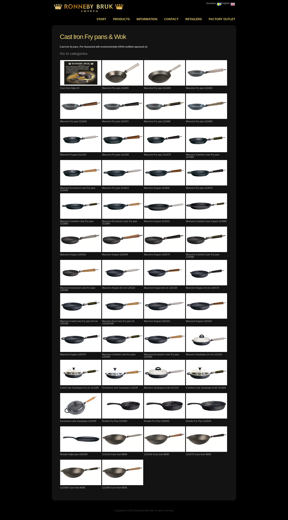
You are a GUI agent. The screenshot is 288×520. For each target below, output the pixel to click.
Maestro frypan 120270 (73, 354)
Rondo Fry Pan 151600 (114, 421)
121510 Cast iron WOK (114, 454)
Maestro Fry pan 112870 (199, 188)
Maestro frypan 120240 (199, 321)
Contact (171, 19)
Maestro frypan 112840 (157, 188)
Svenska (211, 3)
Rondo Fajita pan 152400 (74, 454)
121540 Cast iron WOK (156, 454)
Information (147, 19)
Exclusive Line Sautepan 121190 (120, 387)
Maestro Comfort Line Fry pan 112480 (202, 155)
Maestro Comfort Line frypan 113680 (206, 221)
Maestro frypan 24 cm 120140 (160, 288)
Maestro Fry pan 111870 (115, 121)
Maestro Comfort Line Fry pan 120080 (202, 255)
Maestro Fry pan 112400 (157, 88)
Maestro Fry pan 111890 (199, 121)
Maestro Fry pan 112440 (115, 154)
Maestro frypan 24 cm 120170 (202, 288)
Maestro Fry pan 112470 (157, 154)
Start (101, 19)
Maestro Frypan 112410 (73, 154)
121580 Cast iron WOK (72, 487)
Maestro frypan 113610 (157, 221)
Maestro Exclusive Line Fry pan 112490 (77, 189)
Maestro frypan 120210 (157, 321)
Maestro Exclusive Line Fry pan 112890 (119, 222)
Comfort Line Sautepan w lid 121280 (206, 387)
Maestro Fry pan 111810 (199, 88)
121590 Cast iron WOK (114, 487)
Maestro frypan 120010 (73, 254)
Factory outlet (222, 19)
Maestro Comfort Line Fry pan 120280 (118, 355)
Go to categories (74, 54)
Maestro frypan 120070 (157, 254)
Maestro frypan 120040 (115, 254)
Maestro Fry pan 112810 (115, 188)
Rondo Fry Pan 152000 (156, 421)
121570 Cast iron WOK (198, 454)
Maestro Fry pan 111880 (157, 121)
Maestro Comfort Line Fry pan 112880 (76, 222)
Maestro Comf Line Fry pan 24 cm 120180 (79, 322)
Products (121, 19)
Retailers (193, 19)
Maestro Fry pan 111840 (73, 121)
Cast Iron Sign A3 (70, 88)
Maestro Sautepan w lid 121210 (161, 387)
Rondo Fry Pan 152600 (198, 421)
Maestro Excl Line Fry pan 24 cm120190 (118, 322)
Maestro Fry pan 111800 (115, 88)
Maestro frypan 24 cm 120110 (118, 288)
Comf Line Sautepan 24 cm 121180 (79, 387)
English (225, 3)
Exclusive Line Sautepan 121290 (78, 421)
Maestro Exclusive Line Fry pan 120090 (77, 289)
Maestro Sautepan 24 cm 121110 (204, 354)
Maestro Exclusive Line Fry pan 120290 (161, 355)
